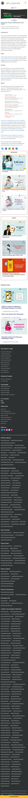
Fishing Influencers (16, 485)
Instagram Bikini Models (19, 509)
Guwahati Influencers (5, 703)
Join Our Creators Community (8, 413)
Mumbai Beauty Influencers (17, 744)
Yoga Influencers (14, 573)
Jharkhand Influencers (15, 701)
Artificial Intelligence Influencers (8, 537)
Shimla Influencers (5, 626)
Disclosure (3, 423)
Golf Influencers (4, 571)
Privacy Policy (4, 421)
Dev (8, 76)
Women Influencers (5, 524)
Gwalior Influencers (5, 720)
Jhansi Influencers (16, 635)
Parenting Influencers (6, 360)
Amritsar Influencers (5, 618)
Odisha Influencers (5, 698)
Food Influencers (5, 366)
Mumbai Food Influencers (6, 562)
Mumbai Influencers (5, 773)
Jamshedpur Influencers (6, 710)
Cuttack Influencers (5, 706)
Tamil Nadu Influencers (6, 647)
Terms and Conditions (6, 419)
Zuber (5, 76)
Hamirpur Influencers (5, 732)
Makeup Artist (4, 452)
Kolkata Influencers (15, 713)
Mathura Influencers (17, 633)
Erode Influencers (17, 652)
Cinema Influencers (5, 470)
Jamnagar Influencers (6, 742)
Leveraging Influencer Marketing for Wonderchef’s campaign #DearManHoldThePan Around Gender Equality (13, 275)
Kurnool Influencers (15, 766)
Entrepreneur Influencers (6, 497)
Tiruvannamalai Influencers (18, 662)
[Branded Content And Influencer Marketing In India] (14, 319)
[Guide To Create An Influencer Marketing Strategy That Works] (14, 288)
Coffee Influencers (14, 548)
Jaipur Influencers (15, 783)
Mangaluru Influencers (16, 669)
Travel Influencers (5, 372)
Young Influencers (14, 490)
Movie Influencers (15, 470)
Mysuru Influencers (5, 672)
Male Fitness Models (15, 578)
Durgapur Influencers (5, 715)
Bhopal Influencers (17, 718)
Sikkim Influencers (5, 696)
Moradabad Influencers (15, 628)
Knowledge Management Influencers (9, 492)
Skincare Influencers (19, 445)
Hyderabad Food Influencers (18, 558)
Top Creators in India (6, 348)
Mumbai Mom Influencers (6, 605)
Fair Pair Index (4, 381)
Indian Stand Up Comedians (7, 475)
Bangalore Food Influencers (7, 560)
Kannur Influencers (5, 669)
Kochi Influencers (14, 664)
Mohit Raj (20, 75)
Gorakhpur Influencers (6, 635)
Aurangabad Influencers (17, 735)
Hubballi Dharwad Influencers (17, 672)
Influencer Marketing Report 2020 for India (12, 255)
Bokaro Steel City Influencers (7, 751)
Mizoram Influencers (5, 693)
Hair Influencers (12, 452)
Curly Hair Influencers (5, 450)
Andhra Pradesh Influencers (19, 647)
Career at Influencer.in (6, 417)
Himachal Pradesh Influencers (18, 613)
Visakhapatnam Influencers (19, 684)
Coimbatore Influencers (6, 652)
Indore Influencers (15, 720)
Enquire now (19, 145)
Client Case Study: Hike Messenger (12, 314)
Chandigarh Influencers (17, 730)
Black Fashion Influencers (17, 440)
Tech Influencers (5, 370)
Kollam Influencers (5, 667)
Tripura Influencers (15, 696)
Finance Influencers (6, 358)
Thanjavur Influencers (15, 657)
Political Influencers (18, 499)
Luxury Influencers (18, 502)
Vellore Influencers (5, 664)
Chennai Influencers (16, 650)
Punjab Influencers (19, 616)
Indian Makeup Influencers (20, 447)
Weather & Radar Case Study (8, 394)
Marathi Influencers (5, 783)
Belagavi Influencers (17, 674)
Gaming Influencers (6, 368)
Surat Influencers (14, 778)
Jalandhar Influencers (16, 727)
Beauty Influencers (5, 362)
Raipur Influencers (14, 725)
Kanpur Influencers (5, 623)
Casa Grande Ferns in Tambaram (9, 58)
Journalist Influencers (5, 480)
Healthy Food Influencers (6, 545)
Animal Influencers (15, 487)
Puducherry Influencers (15, 643)
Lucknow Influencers (5, 621)
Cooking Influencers (5, 550)
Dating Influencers (5, 521)
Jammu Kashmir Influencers (7, 616)
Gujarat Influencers (5, 778)
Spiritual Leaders (14, 516)
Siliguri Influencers (5, 713)
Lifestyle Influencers (21, 452)
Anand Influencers (5, 766)
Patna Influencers (19, 751)
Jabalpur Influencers (5, 722)
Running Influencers (5, 576)
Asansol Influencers (17, 710)
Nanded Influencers (16, 764)
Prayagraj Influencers (15, 630)
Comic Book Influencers (15, 504)
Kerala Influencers (5, 643)
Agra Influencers (15, 732)
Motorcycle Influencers (16, 550)
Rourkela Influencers (15, 706)
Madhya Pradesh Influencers (18, 715)
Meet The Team (5, 415)
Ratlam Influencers (16, 768)
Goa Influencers (15, 742)
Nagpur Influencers (5, 737)
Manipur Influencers (5, 691)
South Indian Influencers (17, 645)
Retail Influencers (5, 516)
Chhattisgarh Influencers (6, 718)
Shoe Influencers (4, 454)
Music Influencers (5, 473)
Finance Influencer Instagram (7, 594)
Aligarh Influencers (15, 776)
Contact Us (3, 409)
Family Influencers (16, 482)
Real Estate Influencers (6, 507)
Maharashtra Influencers (16, 771)
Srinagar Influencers (5, 727)
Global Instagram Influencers (7, 511)
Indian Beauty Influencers (6, 447)
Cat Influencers (4, 600)
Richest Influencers (5, 494)
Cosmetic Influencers (16, 450)
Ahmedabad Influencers (18, 749)
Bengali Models (14, 494)
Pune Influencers (4, 739)
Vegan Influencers (5, 553)
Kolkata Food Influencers (6, 555)
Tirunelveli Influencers (6, 662)
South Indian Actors (5, 655)
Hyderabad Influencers (17, 686)
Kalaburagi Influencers (6, 674)
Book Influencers (4, 504)
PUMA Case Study (5, 392)
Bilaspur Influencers (16, 722)
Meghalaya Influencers (16, 691)
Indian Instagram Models (6, 499)
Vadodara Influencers (5, 747)
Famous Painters (14, 521)
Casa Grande (4, 35)
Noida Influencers (5, 628)
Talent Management (6, 411)
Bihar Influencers (4, 701)
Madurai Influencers (15, 655)
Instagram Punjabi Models (7, 509)
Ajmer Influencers (5, 756)
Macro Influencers (16, 519)
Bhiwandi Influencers (5, 754)
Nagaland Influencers (16, 693)
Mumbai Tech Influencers (6, 539)
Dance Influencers (5, 477)
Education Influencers (6, 356)
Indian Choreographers (16, 477)
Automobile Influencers (7, 351)
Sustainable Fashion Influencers (8, 442)
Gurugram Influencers (6, 640)
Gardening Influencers (6, 482)
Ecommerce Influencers (21, 594)
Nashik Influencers (5, 744)
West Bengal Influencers (16, 698)
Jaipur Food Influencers (20, 560)
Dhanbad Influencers (5, 708)
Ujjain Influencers (15, 737)
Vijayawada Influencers (6, 684)
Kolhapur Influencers (5, 764)
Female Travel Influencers (16, 553)
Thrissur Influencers (15, 667)
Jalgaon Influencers (5, 781)
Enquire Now (14, 796)
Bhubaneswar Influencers (17, 703)
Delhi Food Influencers (18, 555)
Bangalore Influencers (16, 773)
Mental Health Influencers (15, 571)
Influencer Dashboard (6, 379)
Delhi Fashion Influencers (20, 462)
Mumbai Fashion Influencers (7, 464)
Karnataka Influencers (6, 650)
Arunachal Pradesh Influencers (17, 689)
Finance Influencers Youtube (7, 592)
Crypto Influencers (19, 535)
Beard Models (4, 457)
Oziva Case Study (5, 388)
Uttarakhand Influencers (6, 638)
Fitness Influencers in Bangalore (8, 581)
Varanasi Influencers (15, 626)
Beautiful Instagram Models (7, 445)
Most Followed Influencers (6, 514)
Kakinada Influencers (5, 679)
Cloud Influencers (5, 490)
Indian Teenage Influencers (7, 526)
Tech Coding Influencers (6, 532)
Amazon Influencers (5, 487)
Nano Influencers (17, 497)
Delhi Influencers (4, 611)
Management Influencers (6, 502)
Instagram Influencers (6, 485)
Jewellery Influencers (14, 454)
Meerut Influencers (5, 630)
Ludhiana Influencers (5, 730)
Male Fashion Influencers (18, 459)
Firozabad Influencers (5, 768)
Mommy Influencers (5, 603)
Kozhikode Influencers (17, 679)
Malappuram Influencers (6, 759)
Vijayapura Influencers (6, 676)
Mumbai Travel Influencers (7, 565)
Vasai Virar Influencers (18, 759)
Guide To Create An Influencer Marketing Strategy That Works (11, 307)
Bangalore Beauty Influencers (18, 747)
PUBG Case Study (5, 390)
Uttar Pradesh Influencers (18, 638)
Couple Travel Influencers (19, 562)
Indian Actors (23, 521)
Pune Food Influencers (6, 558)
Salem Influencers (5, 657)
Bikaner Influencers (5, 771)
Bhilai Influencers (5, 725)
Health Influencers (5, 573)
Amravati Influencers (15, 781)
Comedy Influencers (6, 354)
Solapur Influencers (14, 756)
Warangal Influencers (5, 686)
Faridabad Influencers (16, 623)
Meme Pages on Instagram (16, 473)
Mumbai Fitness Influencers (7, 585)
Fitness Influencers (5, 364)
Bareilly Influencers (15, 618)
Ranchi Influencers (16, 708)
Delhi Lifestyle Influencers (16, 611)
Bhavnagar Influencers (6, 749)
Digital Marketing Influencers (7, 535)
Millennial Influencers (5, 519)
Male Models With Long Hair (7, 462)
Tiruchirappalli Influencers (16, 739)
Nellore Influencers (5, 785)
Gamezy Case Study (6, 386)
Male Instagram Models (6, 459)
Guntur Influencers (16, 640)
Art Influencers (15, 480)
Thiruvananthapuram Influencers (8, 659)
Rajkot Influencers (16, 754)
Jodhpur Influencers (5, 761)
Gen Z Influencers (18, 514)
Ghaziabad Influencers (6, 633)
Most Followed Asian (17, 507)
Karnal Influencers (16, 676)
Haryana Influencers (5, 613)
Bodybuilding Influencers (17, 576)
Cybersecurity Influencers (18, 532)
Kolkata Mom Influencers (16, 603)
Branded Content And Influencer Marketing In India (11, 337)
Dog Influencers (12, 600)
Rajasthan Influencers (5, 735)
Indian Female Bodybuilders (7, 583)
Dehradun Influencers (16, 621)
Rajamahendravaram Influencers (8, 681)
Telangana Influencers (6, 645)
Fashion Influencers (5, 440)
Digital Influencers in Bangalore (18, 524)
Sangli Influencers (15, 761)
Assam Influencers (5, 689)
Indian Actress (12, 457)
